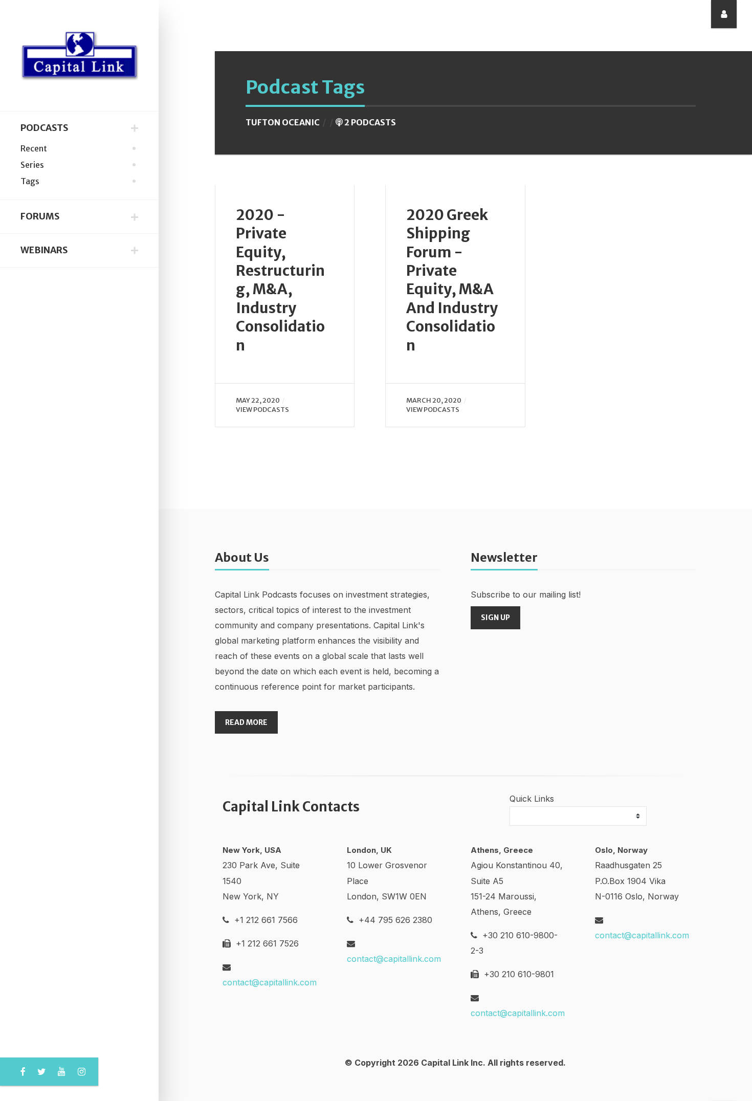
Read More (246, 722)
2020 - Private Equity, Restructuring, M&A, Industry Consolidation (280, 280)
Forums (39, 216)
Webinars (44, 250)
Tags (29, 181)
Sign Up (495, 617)
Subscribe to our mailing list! (526, 594)
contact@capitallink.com (270, 982)
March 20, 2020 (433, 400)
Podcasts (44, 128)
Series (32, 165)
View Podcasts (262, 409)
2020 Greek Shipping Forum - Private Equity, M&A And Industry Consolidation (452, 280)
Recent (33, 148)
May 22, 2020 (258, 400)
